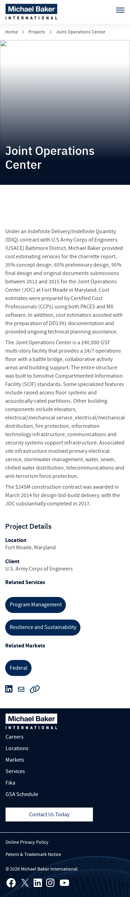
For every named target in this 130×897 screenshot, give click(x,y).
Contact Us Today (49, 814)
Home (11, 32)
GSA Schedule (22, 794)
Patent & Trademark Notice (33, 854)
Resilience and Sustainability (43, 627)
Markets (15, 759)
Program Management (36, 604)
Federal (18, 667)
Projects (36, 32)
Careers (15, 736)
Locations (17, 748)
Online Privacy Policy (27, 842)
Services (15, 771)
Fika (10, 782)
